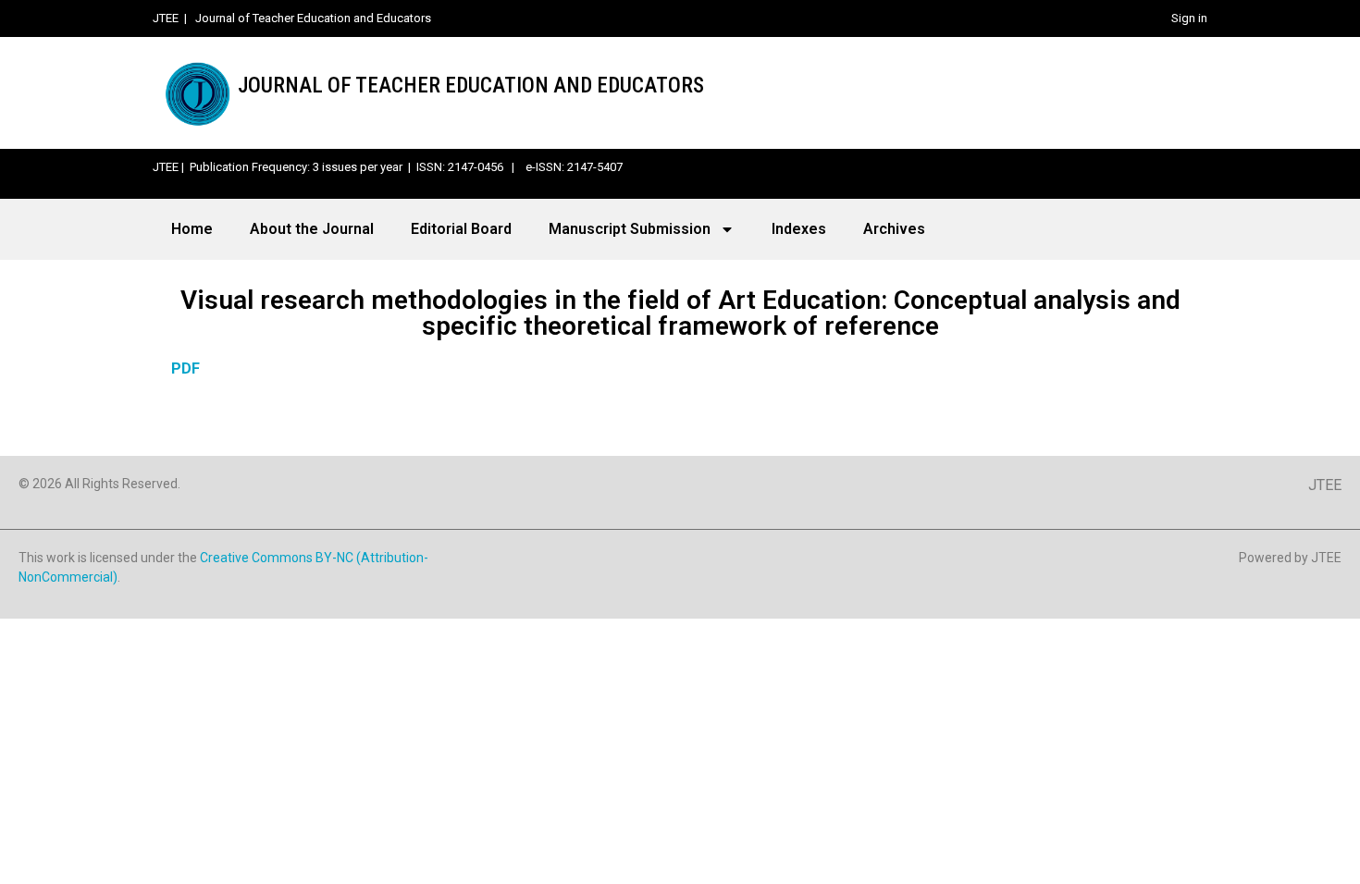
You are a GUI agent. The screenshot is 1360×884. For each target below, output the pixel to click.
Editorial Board (461, 229)
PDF (185, 368)
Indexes (799, 229)
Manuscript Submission (630, 229)
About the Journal (312, 229)
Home (192, 229)
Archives (894, 229)
